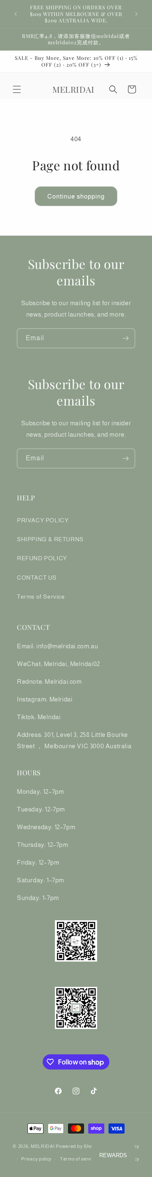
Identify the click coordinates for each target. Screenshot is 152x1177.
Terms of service (78, 1158)
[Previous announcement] (15, 14)
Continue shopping (76, 196)
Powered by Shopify (78, 1145)
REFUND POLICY (42, 558)
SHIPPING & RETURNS (50, 539)
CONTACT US (37, 577)
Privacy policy (36, 1158)
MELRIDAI (43, 1145)
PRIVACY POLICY (42, 520)
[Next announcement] (136, 14)
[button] (17, 89)
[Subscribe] (125, 338)
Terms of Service (41, 596)
